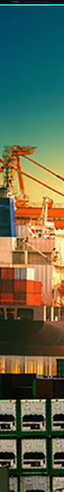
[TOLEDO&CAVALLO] (15, 1)
